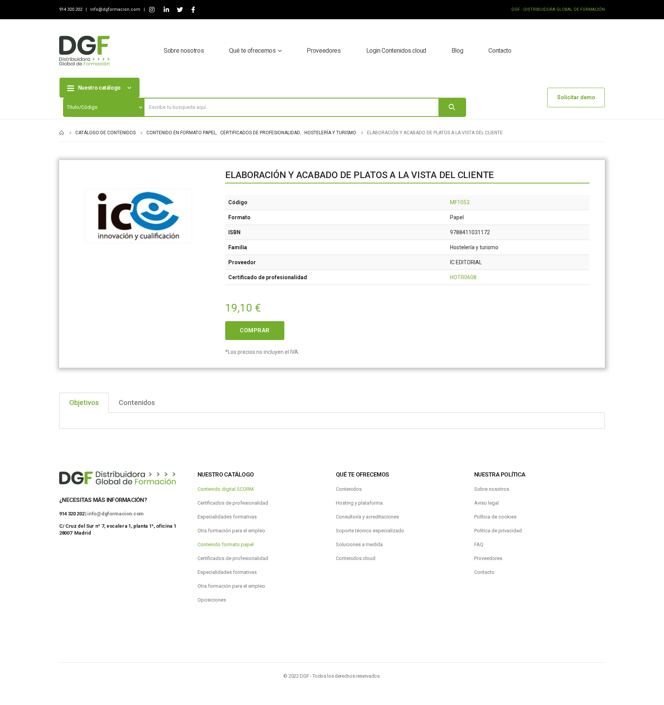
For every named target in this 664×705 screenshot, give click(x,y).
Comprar (255, 330)
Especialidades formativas (227, 517)
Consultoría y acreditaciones (367, 517)
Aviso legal (486, 503)
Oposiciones (212, 600)
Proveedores (323, 50)
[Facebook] (193, 10)
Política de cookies (495, 517)
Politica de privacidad (498, 530)
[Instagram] (151, 10)
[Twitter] (179, 10)
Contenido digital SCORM (226, 489)
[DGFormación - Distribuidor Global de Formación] (84, 50)
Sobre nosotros (184, 50)
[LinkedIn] (166, 10)
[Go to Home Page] (62, 132)
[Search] (451, 107)
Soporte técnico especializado (370, 530)
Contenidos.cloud (355, 558)
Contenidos (349, 489)
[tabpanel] (332, 420)
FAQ (478, 544)
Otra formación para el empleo (231, 530)
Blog (457, 50)
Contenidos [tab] (137, 402)
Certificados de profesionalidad (233, 503)
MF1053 (460, 202)
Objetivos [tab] (84, 402)
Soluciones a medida (359, 544)
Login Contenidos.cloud (396, 50)
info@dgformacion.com (115, 9)
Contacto (499, 50)
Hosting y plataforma (359, 503)
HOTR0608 (463, 277)
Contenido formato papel (226, 544)
